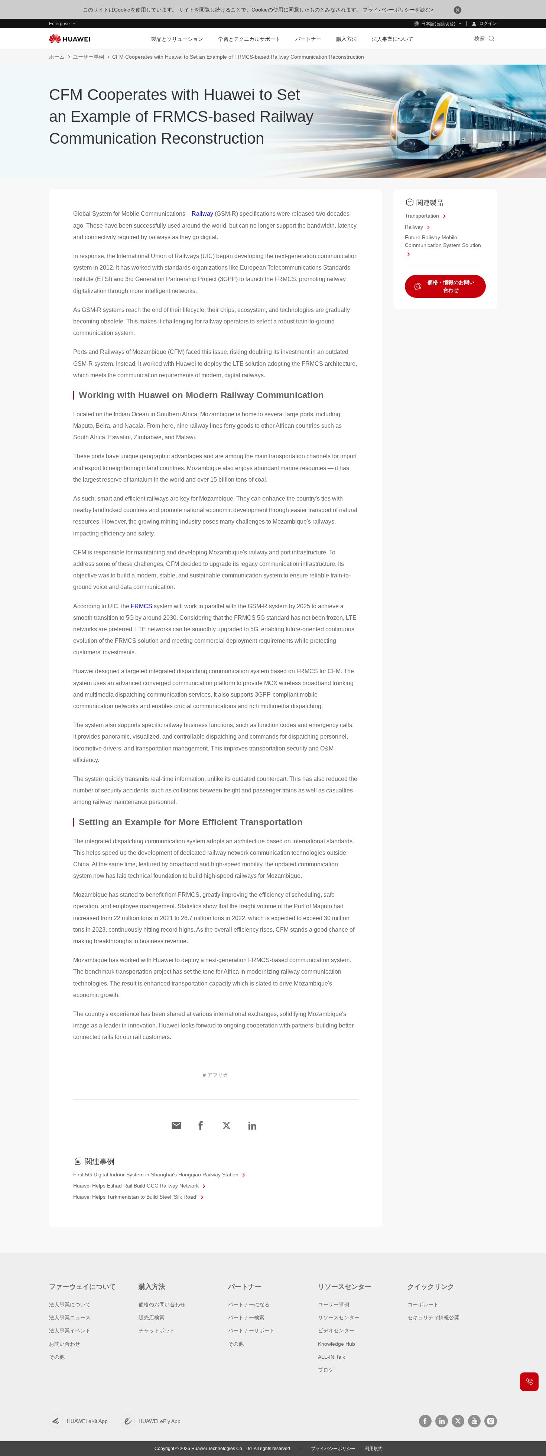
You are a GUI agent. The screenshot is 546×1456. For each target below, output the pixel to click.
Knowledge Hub (336, 1344)
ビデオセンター (336, 1330)
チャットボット (157, 1330)
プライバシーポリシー (333, 1448)
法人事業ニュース (70, 1317)
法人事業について (70, 1304)
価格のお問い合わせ (162, 1304)
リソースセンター (339, 1317)
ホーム (57, 57)
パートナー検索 (246, 1317)
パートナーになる (249, 1304)
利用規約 (374, 1448)
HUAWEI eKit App (87, 1421)
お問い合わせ (64, 1344)
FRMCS (141, 606)
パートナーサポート (251, 1330)
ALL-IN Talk (331, 1357)
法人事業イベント (70, 1330)
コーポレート (423, 1304)
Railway (202, 214)
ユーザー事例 (88, 57)
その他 (57, 1357)
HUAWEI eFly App (160, 1421)
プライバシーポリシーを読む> (398, 10)
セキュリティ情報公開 (433, 1317)
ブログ (326, 1370)
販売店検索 (152, 1317)
